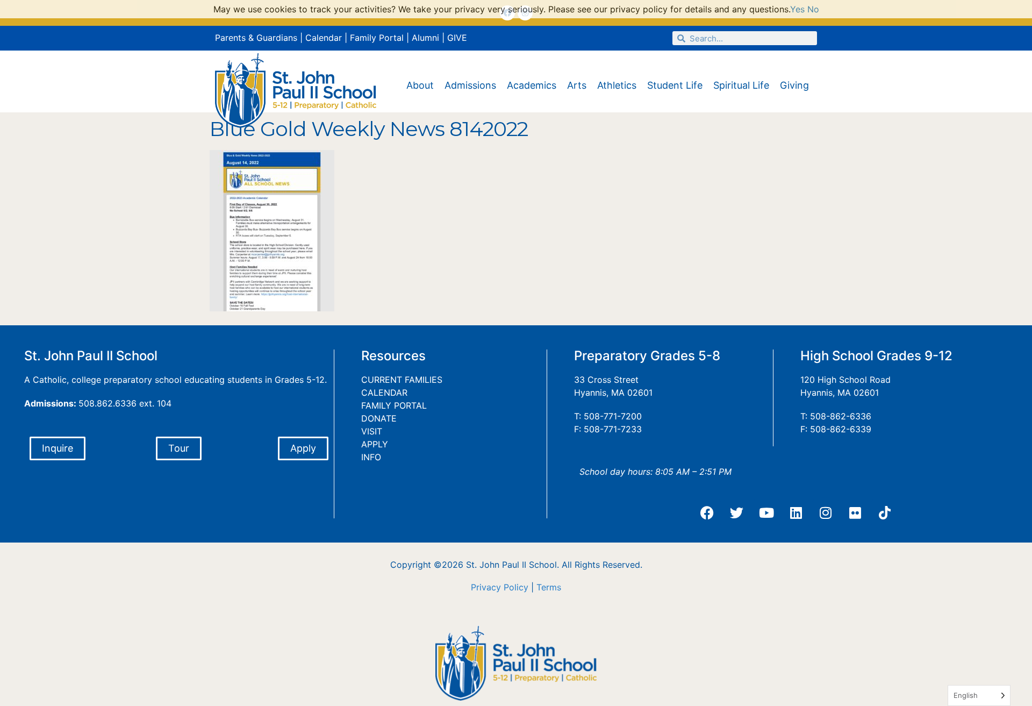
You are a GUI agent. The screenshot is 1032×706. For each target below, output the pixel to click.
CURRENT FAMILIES (401, 379)
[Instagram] (825, 513)
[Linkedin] (796, 513)
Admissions (470, 85)
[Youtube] (766, 513)
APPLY (374, 444)
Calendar (323, 37)
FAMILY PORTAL (394, 405)
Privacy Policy (499, 587)
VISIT (371, 431)
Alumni (425, 37)
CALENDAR (384, 392)
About (420, 85)
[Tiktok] (884, 513)
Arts (576, 85)
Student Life (675, 85)
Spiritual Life (741, 85)
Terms (548, 587)
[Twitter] (736, 513)
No (813, 9)
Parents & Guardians (256, 37)
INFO (371, 457)
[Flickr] (855, 513)
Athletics (616, 85)
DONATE (379, 418)
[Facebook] (707, 513)
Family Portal (377, 37)
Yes (797, 9)
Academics (531, 85)
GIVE (457, 37)
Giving (794, 85)
